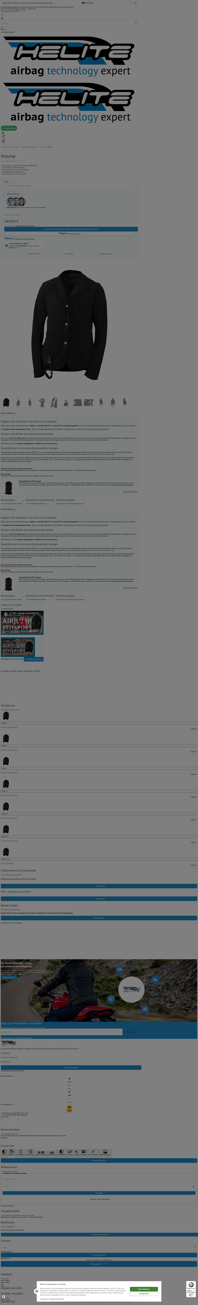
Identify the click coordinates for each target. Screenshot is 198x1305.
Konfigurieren (144, 1293)
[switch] (191, 1295)
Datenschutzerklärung (56, 1299)
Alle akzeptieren (144, 1289)
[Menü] (194, 1282)
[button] (4, 1296)
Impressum (44, 1299)
